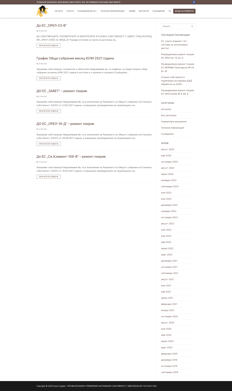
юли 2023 (166, 192)
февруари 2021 (169, 304)
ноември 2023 (168, 180)
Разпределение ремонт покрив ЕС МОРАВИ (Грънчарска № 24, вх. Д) (177, 67)
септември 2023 (170, 186)
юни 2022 (166, 236)
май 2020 (166, 335)
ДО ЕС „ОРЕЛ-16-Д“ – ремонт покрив (65, 124)
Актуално (166, 109)
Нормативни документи (174, 121)
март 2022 (166, 254)
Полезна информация (172, 127)
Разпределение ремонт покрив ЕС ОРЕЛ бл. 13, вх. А (177, 56)
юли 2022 (166, 229)
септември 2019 (169, 372)
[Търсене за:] (178, 26)
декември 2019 (169, 359)
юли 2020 (166, 328)
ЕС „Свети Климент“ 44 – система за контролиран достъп (174, 44)
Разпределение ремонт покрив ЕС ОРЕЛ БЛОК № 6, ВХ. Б (177, 92)
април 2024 (167, 174)
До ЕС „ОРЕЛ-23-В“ (52, 25)
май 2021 (166, 291)
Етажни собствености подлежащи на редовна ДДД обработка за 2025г (176, 80)
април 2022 (167, 248)
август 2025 (167, 149)
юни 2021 (166, 285)
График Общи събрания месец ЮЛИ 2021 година (75, 58)
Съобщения (167, 134)
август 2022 (167, 223)
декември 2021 (169, 260)
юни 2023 (166, 198)
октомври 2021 (169, 267)
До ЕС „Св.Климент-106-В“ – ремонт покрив (71, 156)
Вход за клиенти (184, 11)
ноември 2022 (168, 211)
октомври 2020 (169, 316)
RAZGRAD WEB (150, 386)
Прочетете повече (48, 45)
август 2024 (167, 168)
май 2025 (166, 155)
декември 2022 (169, 205)
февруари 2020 (169, 353)
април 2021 (167, 298)
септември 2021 (169, 273)
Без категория (168, 115)
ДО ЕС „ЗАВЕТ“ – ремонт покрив (62, 91)
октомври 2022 (169, 217)
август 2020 (167, 322)
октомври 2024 (169, 161)
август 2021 (167, 279)
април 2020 (167, 341)
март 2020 (166, 347)
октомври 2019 (169, 366)
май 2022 (166, 242)
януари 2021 (167, 310)
